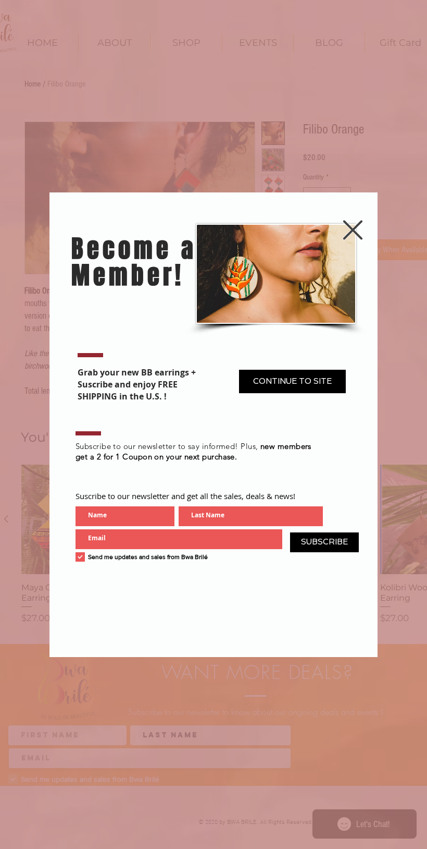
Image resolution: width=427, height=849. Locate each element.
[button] (353, 230)
